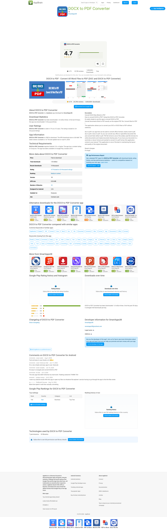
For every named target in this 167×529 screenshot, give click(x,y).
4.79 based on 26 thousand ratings (61, 169)
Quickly (84, 243)
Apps (102, 2)
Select (101, 243)
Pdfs (32, 243)
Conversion (44, 239)
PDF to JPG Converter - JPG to (103, 266)
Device (90, 243)
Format (100, 231)
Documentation (103, 487)
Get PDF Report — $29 (94, 165)
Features (102, 239)
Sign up (126, 2)
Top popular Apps (75, 491)
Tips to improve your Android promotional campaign (110, 504)
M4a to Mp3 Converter (130, 266)
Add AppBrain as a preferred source (41, 349)
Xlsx (95, 243)
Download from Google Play (84, 106)
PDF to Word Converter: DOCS (90, 215)
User (108, 239)
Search (130, 239)
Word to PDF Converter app (49, 215)
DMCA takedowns (103, 491)
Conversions (33, 247)
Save (118, 243)
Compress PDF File (49, 266)
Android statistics (75, 479)
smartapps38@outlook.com (93, 326)
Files (94, 231)
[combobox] (88, 2)
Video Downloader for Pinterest (63, 266)
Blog (100, 499)
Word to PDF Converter (35, 215)
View (62, 239)
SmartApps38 (46, 254)
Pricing (109, 2)
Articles (101, 495)
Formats (126, 231)
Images (90, 239)
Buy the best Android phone (78, 495)
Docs (114, 239)
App (106, 231)
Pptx (130, 243)
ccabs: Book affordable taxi (50, 501)
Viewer (37, 239)
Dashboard (116, 2)
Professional (50, 243)
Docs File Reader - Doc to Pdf (130, 215)
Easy (84, 239)
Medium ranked (56, 173)
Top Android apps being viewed (51, 497)
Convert (52, 231)
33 (52, 185)
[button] (111, 330)
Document (81, 231)
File (74, 231)
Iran (42, 400)
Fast (119, 239)
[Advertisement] (81, 29)
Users (43, 243)
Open (57, 243)
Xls (96, 239)
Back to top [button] (162, 513)
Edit (71, 243)
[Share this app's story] (97, 64)
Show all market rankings (38, 404)
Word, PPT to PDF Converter (63, 215)
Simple (125, 239)
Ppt (57, 239)
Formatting (77, 243)
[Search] (96, 2)
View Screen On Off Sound (50, 509)
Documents (113, 231)
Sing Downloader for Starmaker (76, 266)
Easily (51, 239)
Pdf (46, 231)
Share (67, 239)
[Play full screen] (103, 64)
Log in (134, 2)
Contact (101, 479)
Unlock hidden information (56, 294)
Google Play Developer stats (78, 483)
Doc (69, 231)
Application (33, 231)
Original (40, 231)
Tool (37, 243)
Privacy (101, 483)
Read (79, 239)
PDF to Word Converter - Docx (117, 215)
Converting (64, 243)
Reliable (107, 243)
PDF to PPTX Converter (90, 266)
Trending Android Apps (77, 487)
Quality (113, 243)
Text (73, 239)
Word (63, 231)
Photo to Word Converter (117, 266)
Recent (124, 243)
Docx (57, 231)
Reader (32, 239)
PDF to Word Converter (35, 266)
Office (119, 231)
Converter (88, 231)
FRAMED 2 (45, 505)
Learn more (104, 162)
